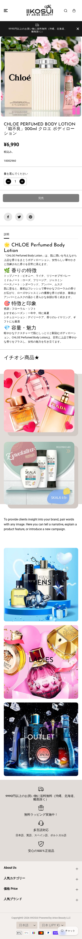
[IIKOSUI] (40, 10)
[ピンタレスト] (30, 217)
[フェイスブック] (8, 217)
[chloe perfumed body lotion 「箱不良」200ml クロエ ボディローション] (41, 77)
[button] (5, 10)
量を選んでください (16, 173)
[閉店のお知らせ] (78, 29)
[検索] (65, 10)
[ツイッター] (19, 217)
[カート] (74, 10)
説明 (6, 234)
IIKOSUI (34, 917)
